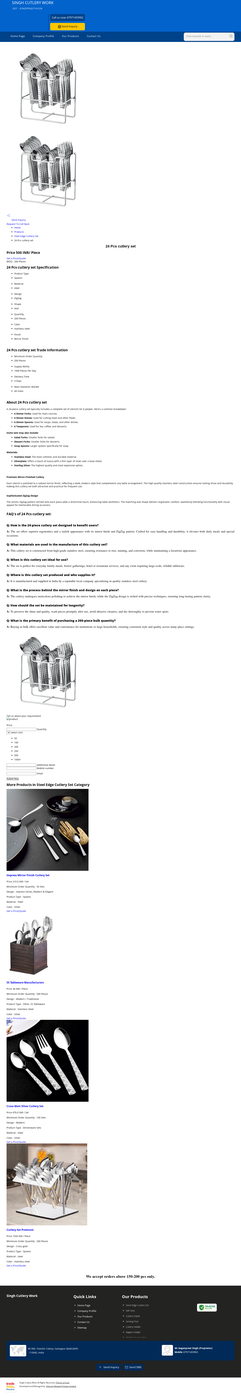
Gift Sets (130, 1310)
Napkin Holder (133, 1332)
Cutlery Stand (133, 1316)
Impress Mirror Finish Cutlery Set (28, 875)
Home (17, 227)
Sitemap (82, 1327)
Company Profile (43, 36)
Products (19, 231)
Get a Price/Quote (16, 258)
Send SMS (135, 1367)
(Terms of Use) (62, 1382)
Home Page (17, 36)
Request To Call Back (18, 224)
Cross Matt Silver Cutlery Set (25, 1106)
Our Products (70, 36)
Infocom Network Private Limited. (61, 1386)
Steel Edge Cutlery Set (26, 236)
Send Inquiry (69, 26)
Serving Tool (132, 1321)
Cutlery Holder (133, 1326)
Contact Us (94, 36)
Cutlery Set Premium (20, 1230)
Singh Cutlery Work (33, 5)
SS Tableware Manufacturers (25, 982)
